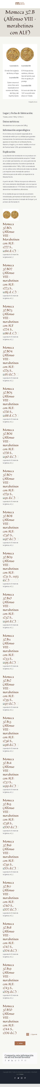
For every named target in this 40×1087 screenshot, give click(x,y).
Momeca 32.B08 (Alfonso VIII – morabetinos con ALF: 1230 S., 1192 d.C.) (11, 525)
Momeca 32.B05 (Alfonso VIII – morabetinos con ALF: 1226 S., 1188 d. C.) (11, 402)
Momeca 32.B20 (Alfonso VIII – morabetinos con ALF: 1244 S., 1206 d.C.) (11, 1019)
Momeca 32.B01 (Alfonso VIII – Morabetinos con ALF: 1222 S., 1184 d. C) (11, 237)
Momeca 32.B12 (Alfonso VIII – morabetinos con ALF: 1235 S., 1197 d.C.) (11, 690)
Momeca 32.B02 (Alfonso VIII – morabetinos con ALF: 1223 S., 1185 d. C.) (11, 278)
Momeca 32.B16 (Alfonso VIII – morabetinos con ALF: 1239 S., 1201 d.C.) (11, 855)
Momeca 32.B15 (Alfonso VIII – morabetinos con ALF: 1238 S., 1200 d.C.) (11, 813)
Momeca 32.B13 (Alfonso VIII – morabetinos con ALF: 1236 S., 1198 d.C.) (11, 731)
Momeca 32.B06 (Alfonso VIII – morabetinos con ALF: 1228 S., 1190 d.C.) (11, 443)
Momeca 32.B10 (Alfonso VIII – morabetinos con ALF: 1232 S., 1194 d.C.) (11, 608)
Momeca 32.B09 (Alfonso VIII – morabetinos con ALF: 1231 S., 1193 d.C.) (11, 566)
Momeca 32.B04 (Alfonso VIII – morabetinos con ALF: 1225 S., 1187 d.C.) (11, 361)
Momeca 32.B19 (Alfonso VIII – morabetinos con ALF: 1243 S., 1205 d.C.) (11, 978)
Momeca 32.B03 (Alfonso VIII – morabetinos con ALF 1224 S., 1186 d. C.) (11, 319)
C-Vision (21, 1074)
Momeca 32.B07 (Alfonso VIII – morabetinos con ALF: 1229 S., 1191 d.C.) (11, 484)
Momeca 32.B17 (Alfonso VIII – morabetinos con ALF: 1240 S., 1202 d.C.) (11, 896)
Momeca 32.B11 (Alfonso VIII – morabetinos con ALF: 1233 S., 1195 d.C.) (11, 649)
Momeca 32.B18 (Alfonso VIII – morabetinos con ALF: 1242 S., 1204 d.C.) (11, 937)
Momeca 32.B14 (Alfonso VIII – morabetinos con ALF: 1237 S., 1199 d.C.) (11, 772)
